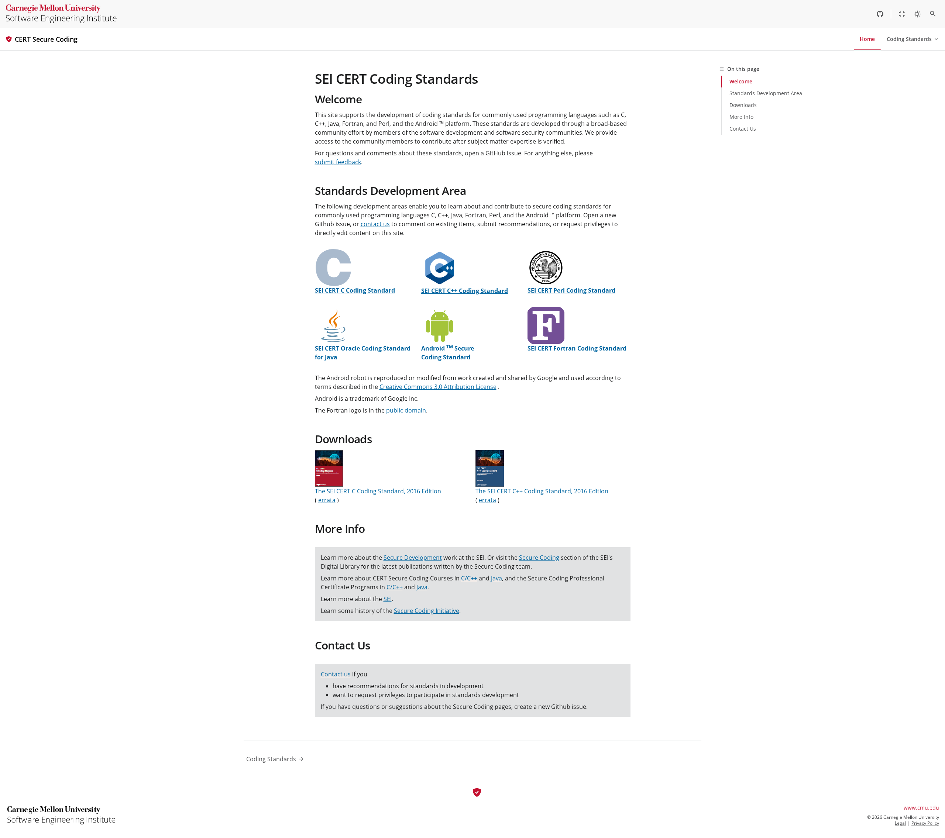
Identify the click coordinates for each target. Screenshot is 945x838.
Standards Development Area (390, 190)
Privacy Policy (925, 823)
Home (867, 38)
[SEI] (61, 13)
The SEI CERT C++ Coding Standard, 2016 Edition (541, 491)
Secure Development (413, 558)
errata (327, 500)
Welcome (338, 99)
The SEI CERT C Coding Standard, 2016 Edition (378, 491)
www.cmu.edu (921, 807)
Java (496, 578)
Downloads (343, 438)
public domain (406, 410)
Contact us (336, 674)
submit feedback (338, 162)
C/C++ (469, 578)
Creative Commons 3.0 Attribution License (437, 387)
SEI (388, 599)
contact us (375, 224)
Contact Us (343, 645)
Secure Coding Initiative (426, 611)
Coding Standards (909, 38)
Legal (900, 823)
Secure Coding (539, 558)
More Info (340, 528)
